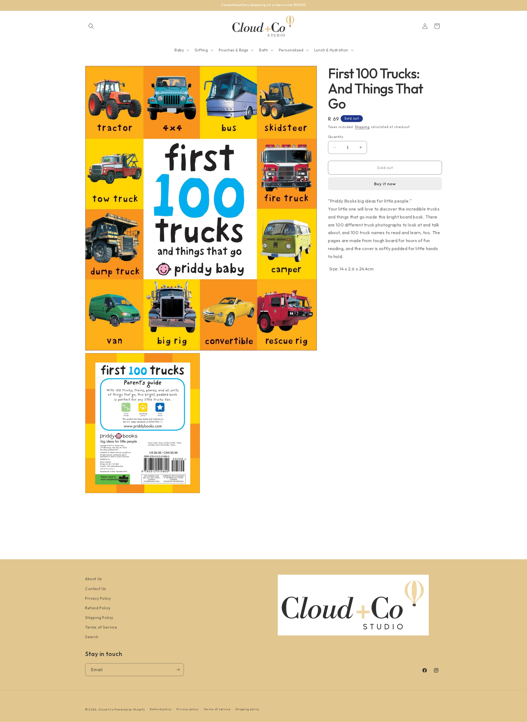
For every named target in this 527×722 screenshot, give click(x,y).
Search (92, 636)
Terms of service (217, 709)
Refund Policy (98, 607)
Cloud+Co (106, 709)
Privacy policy (187, 709)
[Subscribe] (178, 669)
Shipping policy (247, 709)
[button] (91, 26)
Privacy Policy (98, 598)
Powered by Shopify (129, 709)
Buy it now (385, 183)
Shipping (362, 127)
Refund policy (161, 709)
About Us (93, 578)
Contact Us (95, 588)
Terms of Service (101, 627)
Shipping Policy (99, 617)
